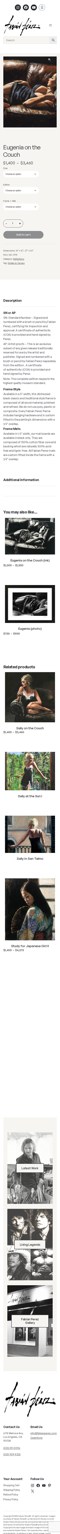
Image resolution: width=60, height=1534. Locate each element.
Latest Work (30, 1168)
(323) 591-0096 (11, 1448)
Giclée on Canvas (16, 263)
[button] (52, 61)
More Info (30, 573)
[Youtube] (34, 7)
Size (5, 168)
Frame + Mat (9, 201)
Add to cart (23, 234)
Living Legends (30, 1244)
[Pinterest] (50, 1485)
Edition (6, 184)
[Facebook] (26, 7)
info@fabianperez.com (43, 1433)
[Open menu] (50, 25)
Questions (36, 1437)
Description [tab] (12, 300)
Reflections (18, 259)
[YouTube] (44, 1485)
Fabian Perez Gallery (30, 1321)
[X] (32, 1491)
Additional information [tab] (21, 480)
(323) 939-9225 (11, 1454)
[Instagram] (18, 7)
